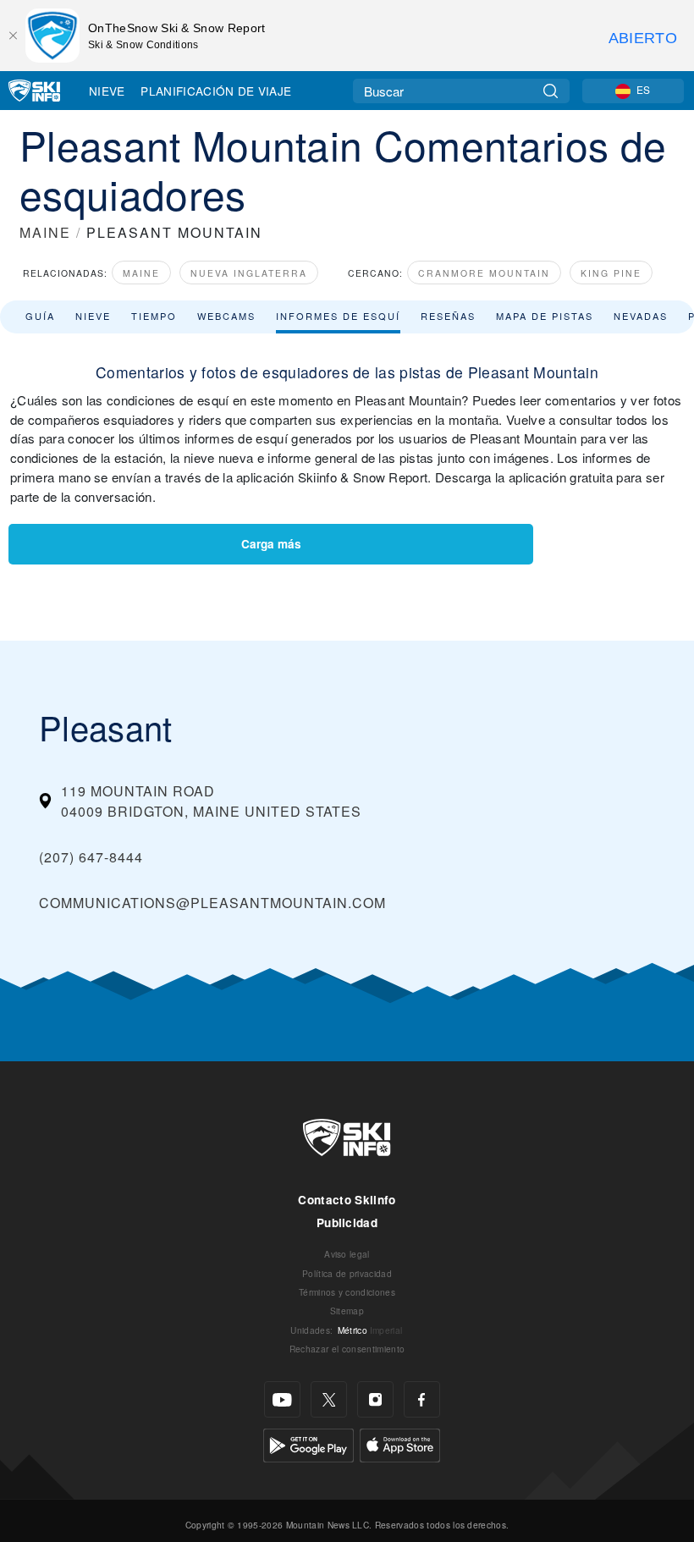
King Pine (611, 273)
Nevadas (641, 315)
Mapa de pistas (544, 315)
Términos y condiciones (347, 1292)
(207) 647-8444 (91, 857)
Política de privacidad (347, 1273)
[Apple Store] (400, 1443)
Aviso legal (347, 1253)
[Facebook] (422, 1399)
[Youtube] (282, 1399)
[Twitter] (329, 1399)
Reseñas (448, 315)
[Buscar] (551, 91)
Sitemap (347, 1310)
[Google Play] (308, 1443)
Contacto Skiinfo (346, 1200)
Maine (141, 273)
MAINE (45, 232)
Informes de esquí (338, 315)
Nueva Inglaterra (248, 273)
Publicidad (347, 1222)
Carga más (271, 544)
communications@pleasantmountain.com (212, 902)
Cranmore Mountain (484, 273)
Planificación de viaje (215, 90)
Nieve (107, 90)
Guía (40, 315)
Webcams (226, 315)
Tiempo (154, 315)
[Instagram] (375, 1399)
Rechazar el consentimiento (347, 1348)
